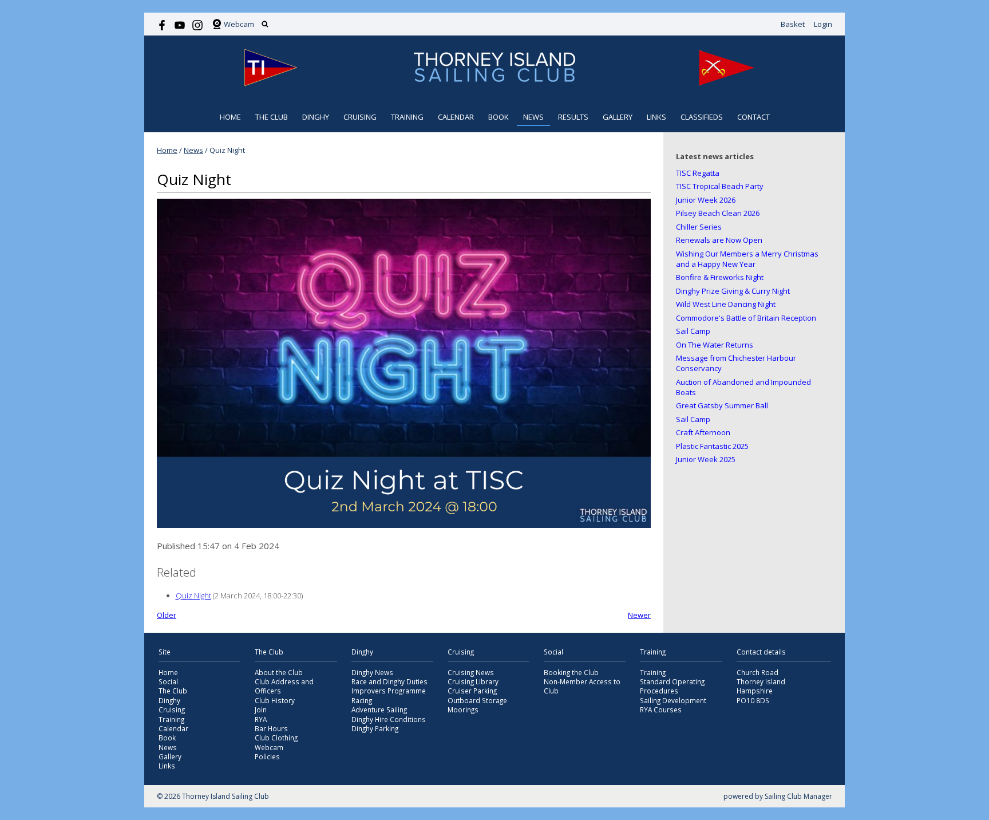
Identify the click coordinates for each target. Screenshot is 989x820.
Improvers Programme (388, 690)
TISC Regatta (697, 173)
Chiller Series (699, 227)
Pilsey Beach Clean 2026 (717, 213)
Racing (361, 700)
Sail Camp (693, 331)
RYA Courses (661, 709)
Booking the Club (571, 672)
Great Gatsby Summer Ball (722, 405)
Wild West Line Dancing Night (726, 304)
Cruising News (471, 672)
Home (230, 117)
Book (498, 117)
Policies (267, 756)
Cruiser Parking (472, 690)
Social (168, 681)
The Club (271, 117)
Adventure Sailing (379, 709)
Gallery (617, 117)
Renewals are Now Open (719, 240)
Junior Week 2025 (705, 459)
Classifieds (702, 117)
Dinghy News (372, 672)
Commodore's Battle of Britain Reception (746, 318)
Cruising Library (473, 681)
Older (166, 615)
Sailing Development (673, 700)
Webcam (239, 24)
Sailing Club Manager (798, 796)
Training (407, 117)
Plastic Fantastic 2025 (712, 446)
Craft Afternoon (703, 432)
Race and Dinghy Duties (389, 681)
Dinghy (315, 117)
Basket (793, 24)
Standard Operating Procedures (672, 686)
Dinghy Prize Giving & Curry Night (733, 291)
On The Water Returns (714, 345)
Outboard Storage (477, 700)
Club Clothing (276, 737)
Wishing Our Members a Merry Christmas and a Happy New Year (747, 259)
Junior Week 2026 (705, 200)
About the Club (279, 672)
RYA (261, 719)
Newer (639, 615)
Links (656, 117)
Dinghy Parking (374, 728)
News (533, 117)
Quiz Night (193, 595)
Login (823, 24)
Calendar (456, 117)
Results (573, 117)
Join (261, 709)
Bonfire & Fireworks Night (719, 277)
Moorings (463, 709)
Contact (753, 117)
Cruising (360, 117)
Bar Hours (271, 728)
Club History (275, 700)
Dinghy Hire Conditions (388, 719)
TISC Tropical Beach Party (719, 186)
